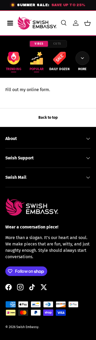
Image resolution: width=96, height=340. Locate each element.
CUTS (57, 43)
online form (38, 89)
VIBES (39, 43)
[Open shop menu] (10, 23)
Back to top (48, 117)
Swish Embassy (27, 327)
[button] (87, 23)
